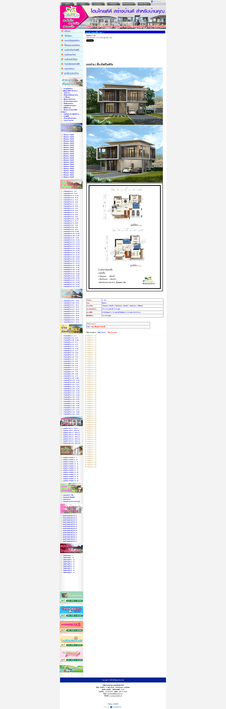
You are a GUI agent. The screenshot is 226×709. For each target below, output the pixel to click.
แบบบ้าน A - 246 (91, 392)
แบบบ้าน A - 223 (91, 344)
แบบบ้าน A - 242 (91, 384)
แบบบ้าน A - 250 (91, 401)
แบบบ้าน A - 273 (91, 447)
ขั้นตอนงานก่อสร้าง (129, 4)
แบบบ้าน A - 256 (91, 414)
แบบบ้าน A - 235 (91, 369)
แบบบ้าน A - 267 (91, 435)
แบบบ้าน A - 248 (91, 397)
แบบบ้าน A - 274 (91, 450)
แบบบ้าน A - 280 (91, 462)
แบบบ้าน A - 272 (91, 445)
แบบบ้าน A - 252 (91, 405)
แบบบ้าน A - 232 (91, 363)
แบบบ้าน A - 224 (91, 346)
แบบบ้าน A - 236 (91, 371)
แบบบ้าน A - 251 (91, 403)
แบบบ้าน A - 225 (91, 348)
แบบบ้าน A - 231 (91, 361)
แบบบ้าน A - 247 (91, 395)
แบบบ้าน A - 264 (91, 431)
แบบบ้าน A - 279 (91, 460)
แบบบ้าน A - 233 (91, 365)
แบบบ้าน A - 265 (91, 433)
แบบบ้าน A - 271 (91, 443)
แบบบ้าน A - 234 (91, 367)
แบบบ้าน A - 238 (91, 376)
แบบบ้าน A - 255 (91, 412)
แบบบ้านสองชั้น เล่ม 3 (94, 32)
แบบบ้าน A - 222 (91, 342)
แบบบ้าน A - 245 (91, 390)
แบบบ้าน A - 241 (91, 382)
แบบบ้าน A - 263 (91, 428)
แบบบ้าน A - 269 (91, 439)
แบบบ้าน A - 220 (91, 338)
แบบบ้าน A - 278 (91, 458)
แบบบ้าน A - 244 (91, 388)
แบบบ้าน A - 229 (91, 357)
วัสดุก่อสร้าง (113, 4)
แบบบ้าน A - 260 (91, 422)
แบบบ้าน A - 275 (91, 452)
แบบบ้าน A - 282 (91, 466)
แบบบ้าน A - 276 (91, 454)
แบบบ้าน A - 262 (91, 426)
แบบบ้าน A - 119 (91, 335)
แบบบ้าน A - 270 (91, 441)
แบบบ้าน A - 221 (91, 340)
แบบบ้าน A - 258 (91, 418)
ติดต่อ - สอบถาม (144, 4)
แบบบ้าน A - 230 (91, 359)
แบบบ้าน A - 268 (91, 437)
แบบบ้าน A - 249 (91, 399)
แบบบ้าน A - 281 (91, 464)
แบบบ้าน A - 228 (91, 354)
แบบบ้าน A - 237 (91, 373)
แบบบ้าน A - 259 (91, 420)
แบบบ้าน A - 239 (91, 378)
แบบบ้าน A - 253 (91, 407)
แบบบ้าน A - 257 (91, 416)
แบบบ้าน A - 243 (91, 386)
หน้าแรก (67, 4)
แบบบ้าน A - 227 (91, 352)
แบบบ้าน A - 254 (91, 409)
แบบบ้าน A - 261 (91, 424)
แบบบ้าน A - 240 (91, 380)
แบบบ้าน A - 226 (91, 350)
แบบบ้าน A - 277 (91, 456)
